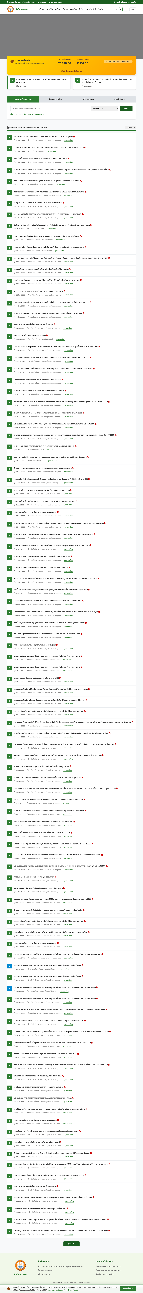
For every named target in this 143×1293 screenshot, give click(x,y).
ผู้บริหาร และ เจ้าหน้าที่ (87, 9)
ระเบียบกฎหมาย (27, 114)
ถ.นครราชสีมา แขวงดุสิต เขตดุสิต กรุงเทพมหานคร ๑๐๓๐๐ (62, 1266)
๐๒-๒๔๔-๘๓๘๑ (56, 2)
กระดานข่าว (16, 114)
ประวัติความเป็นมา (54, 9)
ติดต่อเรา (101, 9)
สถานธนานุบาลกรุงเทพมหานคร (109, 1270)
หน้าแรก (42, 9)
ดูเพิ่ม (70, 1243)
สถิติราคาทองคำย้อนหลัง (72, 71)
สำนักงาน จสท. (45, 1274)
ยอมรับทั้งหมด (128, 1289)
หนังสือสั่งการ (39, 114)
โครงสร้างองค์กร (70, 9)
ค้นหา (126, 108)
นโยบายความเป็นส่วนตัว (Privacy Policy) (62, 1290)
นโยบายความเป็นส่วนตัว (107, 1274)
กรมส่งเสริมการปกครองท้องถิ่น (126, 2)
